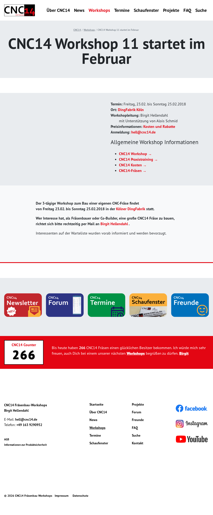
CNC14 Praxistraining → (138, 159)
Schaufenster (146, 10)
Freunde (138, 420)
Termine (122, 10)
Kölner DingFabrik (130, 208)
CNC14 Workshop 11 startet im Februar (118, 29)
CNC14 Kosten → (133, 165)
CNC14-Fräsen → (132, 170)
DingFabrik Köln (131, 109)
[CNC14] (19, 10)
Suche (201, 10)
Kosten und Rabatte (159, 126)
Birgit (183, 353)
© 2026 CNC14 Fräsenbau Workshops (28, 496)
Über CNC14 (58, 10)
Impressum (61, 496)
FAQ (187, 10)
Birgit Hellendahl (114, 223)
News (79, 10)
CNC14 (77, 29)
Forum (136, 412)
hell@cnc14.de (143, 132)
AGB (6, 439)
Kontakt (137, 443)
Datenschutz (80, 496)
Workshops (99, 10)
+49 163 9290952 (29, 425)
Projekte (171, 10)
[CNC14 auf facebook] (192, 408)
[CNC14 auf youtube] (192, 439)
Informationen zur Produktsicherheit (25, 445)
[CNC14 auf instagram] (192, 423)
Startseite (96, 404)
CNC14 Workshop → (135, 153)
